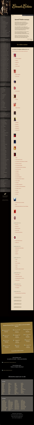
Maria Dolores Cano (3, 107)
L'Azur (16, 157)
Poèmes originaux (17, 406)
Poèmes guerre (4, 405)
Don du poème (17, 91)
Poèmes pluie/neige (23, 406)
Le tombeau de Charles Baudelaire (20, 186)
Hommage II (17, 128)
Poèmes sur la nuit (3, 158)
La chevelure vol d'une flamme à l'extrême (21, 161)
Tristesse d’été (17, 280)
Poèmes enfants (4, 404)
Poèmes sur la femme (3, 150)
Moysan (9, 390)
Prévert (16, 391)
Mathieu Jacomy (3, 38)
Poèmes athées (3, 131)
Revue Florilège (3, 177)
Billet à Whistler (17, 74)
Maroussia (2, 98)
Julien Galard (2, 184)
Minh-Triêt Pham (23, 389)
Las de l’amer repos (18, 169)
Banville (22, 383)
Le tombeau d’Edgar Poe (18, 184)
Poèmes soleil (10, 407)
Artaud (15, 383)
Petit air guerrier (17, 228)
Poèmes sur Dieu (17, 407)
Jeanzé (3, 388)
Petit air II (16, 226)
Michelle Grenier (3, 89)
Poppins (9, 391)
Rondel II (16, 253)
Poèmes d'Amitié (10, 403)
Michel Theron (3, 191)
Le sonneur (17, 182)
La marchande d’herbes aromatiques (20, 167)
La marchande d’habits (18, 165)
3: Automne (16, 400)
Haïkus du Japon (3, 121)
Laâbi (9, 388)
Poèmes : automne (3, 126)
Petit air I (16, 224)
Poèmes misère (23, 405)
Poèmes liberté (10, 405)
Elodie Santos (2, 106)
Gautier (22, 386)
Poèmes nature (4, 406)
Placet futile (17, 230)
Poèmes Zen (2, 173)
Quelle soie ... (17, 242)
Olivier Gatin (2, 97)
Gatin (15, 386)
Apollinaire (3, 383)
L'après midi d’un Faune (18, 159)
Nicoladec (3, 391)
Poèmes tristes (3, 171)
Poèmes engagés (10, 404)
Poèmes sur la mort (4, 408)
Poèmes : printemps (3, 130)
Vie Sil (1, 93)
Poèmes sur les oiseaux (4, 168)
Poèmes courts (3, 136)
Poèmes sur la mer (3, 153)
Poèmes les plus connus (4, 144)
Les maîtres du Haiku (3, 122)
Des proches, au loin (3, 42)
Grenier (9, 387)
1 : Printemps (3, 400)
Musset (15, 390)
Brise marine (17, 76)
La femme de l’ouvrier (18, 163)
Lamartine (22, 388)
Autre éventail (17, 66)
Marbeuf (9, 389)
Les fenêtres (17, 192)
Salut (16, 261)
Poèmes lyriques (3, 145)
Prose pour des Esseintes (18, 232)
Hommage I (17, 126)
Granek (3, 387)
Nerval (22, 390)
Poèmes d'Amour (3, 139)
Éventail (16, 99)
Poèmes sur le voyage (3, 163)
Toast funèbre (17, 274)
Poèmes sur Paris (17, 408)
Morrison (3, 390)
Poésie (13, 15)
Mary (16, 204)
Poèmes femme (17, 404)
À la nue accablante (18, 58)
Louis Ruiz (2, 92)
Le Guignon (17, 171)
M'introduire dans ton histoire (19, 202)
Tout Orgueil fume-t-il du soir (19, 278)
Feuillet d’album (17, 107)
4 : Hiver (22, 400)
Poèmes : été (2, 127)
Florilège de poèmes (3, 17)
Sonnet (16, 265)
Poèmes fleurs (23, 404)
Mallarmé (3, 389)
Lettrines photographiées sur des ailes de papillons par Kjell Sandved (20, 51)
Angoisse (16, 60)
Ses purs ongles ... (18, 263)
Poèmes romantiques (5, 407)
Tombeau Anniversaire (18, 276)
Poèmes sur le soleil (3, 162)
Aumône (16, 64)
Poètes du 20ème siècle (4, 176)
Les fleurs (16, 194)
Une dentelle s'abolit (18, 285)
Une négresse (17, 287)
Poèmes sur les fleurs (4, 167)
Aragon (9, 383)
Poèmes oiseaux (10, 406)
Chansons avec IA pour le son (5, 36)
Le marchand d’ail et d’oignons (19, 178)
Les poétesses (2, 125)
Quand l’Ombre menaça (18, 240)
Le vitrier (16, 190)
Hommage (16, 124)
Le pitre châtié (17, 180)
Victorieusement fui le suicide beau (20, 293)
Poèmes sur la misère (3, 154)
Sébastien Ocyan (3, 185)
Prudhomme (22, 391)
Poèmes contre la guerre (4, 135)
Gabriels (9, 386)
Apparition (17, 62)
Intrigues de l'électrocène (4, 39)
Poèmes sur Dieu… (3, 149)
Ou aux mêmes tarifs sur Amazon (17, 351)
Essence (3, 386)
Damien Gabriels (3, 102)
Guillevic (16, 387)
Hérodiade (16, 122)
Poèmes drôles (3, 140)
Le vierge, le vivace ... (18, 188)
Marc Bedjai (2, 88)
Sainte (16, 259)
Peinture (24, 15)
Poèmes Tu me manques (4, 172)
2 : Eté (9, 400)
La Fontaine (16, 388)
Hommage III (17, 130)
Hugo (21, 387)
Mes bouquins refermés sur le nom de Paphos (21, 206)
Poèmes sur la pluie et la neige (5, 159)
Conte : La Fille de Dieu (3, 31)
